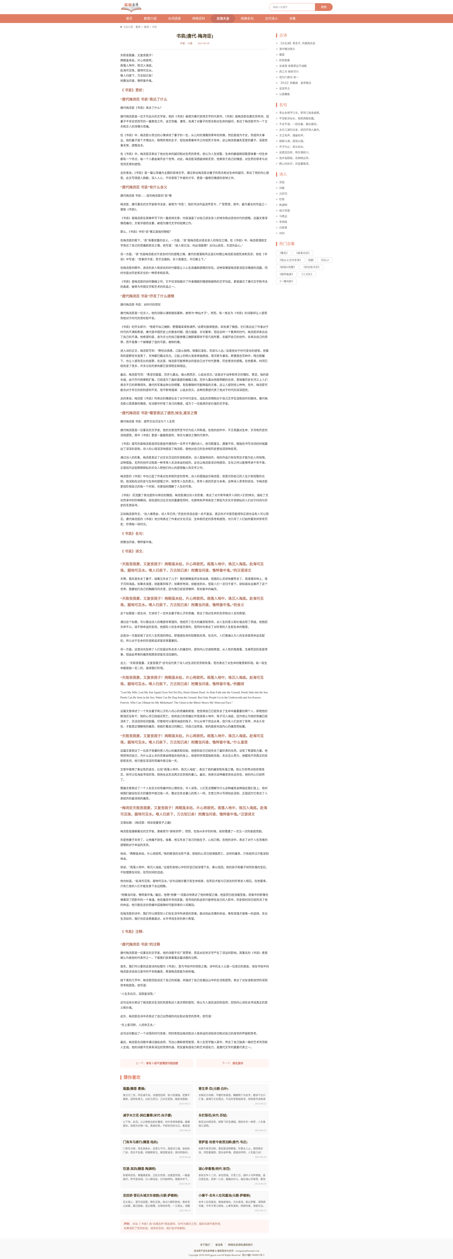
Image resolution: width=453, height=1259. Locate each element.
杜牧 (282, 199)
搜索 (324, 6)
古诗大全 (223, 18)
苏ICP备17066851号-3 (253, 1255)
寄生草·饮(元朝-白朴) (213, 1088)
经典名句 (247, 18)
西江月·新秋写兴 (289, 71)
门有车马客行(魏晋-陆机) (140, 1142)
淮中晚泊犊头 (287, 49)
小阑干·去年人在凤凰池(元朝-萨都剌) (225, 1195)
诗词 (146, 27)
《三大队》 (307, 274)
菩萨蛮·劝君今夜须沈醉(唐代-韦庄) (223, 1142)
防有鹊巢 (284, 60)
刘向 (282, 233)
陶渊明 (283, 205)
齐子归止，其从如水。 (292, 146)
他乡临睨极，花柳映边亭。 (295, 158)
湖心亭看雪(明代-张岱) (214, 1169)
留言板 (219, 1244)
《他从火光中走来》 (290, 260)
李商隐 (283, 222)
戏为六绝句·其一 (289, 77)
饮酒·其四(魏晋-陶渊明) (139, 1169)
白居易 (283, 227)
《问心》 (325, 260)
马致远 (283, 216)
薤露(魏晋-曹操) (134, 1088)
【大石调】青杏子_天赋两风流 (297, 43)
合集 (292, 18)
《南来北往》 (303, 253)
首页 (129, 18)
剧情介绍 (150, 18)
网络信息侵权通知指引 (240, 1244)
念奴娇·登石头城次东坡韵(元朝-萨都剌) (150, 1195)
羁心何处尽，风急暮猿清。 (295, 163)
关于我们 (205, 1244)
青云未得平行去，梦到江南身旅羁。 (300, 112)
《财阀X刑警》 (287, 267)
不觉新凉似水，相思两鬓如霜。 (297, 118)
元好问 (283, 193)
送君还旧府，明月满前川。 (295, 152)
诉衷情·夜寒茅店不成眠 (293, 66)
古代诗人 (271, 18)
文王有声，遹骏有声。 (292, 135)
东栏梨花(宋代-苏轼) (213, 1115)
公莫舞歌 (284, 94)
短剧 (311, 260)
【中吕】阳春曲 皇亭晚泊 (295, 83)
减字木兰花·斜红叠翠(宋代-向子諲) (147, 1115)
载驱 (282, 54)
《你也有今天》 (311, 267)
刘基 (282, 188)
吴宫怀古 (284, 88)
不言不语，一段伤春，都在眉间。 (299, 124)
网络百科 (198, 18)
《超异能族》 (286, 274)
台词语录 (174, 18)
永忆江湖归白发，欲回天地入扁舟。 (300, 129)
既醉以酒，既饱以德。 (292, 141)
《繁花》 (283, 253)
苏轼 (282, 182)
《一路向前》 (286, 281)
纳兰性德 (284, 210)
